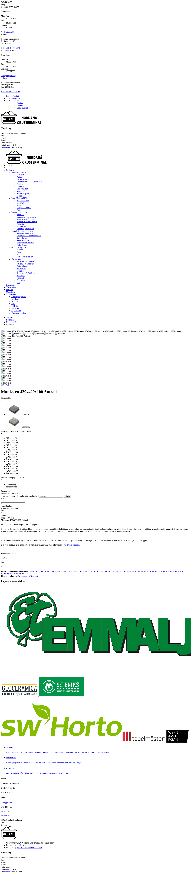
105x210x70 (78, 571)
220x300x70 (157, 571)
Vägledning (11, 287)
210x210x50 (112, 571)
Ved (18, 282)
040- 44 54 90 (14, 91)
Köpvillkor (43, 773)
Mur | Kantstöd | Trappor (21, 198)
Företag (15, 96)
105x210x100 (56, 571)
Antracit (26, 576)
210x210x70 (123, 571)
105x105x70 (34, 571)
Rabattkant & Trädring (26, 273)
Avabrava (21, 845)
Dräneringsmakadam (25, 229)
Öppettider (10, 292)
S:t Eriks (14, 306)
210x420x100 (134, 571)
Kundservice (10, 768)
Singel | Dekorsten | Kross (22, 231)
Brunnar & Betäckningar (27, 221)
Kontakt (20, 103)
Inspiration (10, 285)
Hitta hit (4, 48)
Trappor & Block (24, 207)
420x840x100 (6, 574)
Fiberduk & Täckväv (25, 264)
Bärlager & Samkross (25, 243)
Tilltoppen (4, 823)
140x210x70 (89, 571)
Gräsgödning (22, 266)
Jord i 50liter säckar (25, 257)
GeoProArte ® (23, 179)
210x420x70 (146, 571)
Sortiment (10, 170)
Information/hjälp (8, 478)
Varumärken (11, 294)
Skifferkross (22, 238)
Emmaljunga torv (18, 297)
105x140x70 (45, 571)
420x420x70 (180, 571)
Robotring (21, 275)
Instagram (5, 816)
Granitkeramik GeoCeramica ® (29, 182)
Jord (18, 254)
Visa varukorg (16, 147)
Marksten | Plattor (18, 172)
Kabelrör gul (22, 224)
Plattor (19, 177)
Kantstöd (20, 205)
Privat (8, 96)
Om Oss (20, 105)
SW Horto (15, 308)
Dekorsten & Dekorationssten (29, 236)
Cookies (66, 773)
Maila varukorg (19, 133)
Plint (18, 210)
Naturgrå (34, 576)
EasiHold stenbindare (25, 261)
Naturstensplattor (24, 193)
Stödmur (20, 203)
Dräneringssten (23, 245)
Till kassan (5, 147)
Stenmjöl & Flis (23, 240)
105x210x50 (67, 571)
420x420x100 (168, 571)
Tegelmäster (16, 311)
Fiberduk (20, 214)
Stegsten (20, 196)
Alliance (14, 301)
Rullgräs (20, 250)
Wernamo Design (18, 313)
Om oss (9, 773)
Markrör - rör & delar (25, 219)
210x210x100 (101, 571)
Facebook (5, 811)
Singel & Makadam (25, 233)
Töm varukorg (7, 133)
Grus (19, 252)
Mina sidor (15, 98)
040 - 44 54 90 (14, 48)
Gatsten (20, 184)
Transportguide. (73, 545)
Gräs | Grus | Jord (18, 247)
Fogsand (20, 278)
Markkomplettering (19, 212)
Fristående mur (23, 200)
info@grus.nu (6, 802)
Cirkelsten (21, 186)
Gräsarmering (22, 189)
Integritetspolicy (55, 773)
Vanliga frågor (22, 108)
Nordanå (15, 299)
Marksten (20, 175)
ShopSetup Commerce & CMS (29, 847)
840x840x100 (18, 574)
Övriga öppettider (8, 32)
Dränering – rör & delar (26, 217)
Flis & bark (21, 268)
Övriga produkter (18, 259)
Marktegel (21, 191)
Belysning (21, 280)
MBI (13, 304)
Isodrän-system (23, 226)
